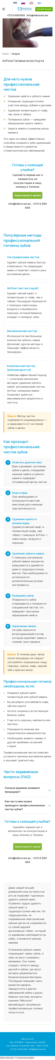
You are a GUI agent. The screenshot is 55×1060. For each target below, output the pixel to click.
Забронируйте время (27, 195)
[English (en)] (31, 2)
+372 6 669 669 (16, 15)
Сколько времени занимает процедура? (22, 789)
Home (5, 53)
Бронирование (44, 9)
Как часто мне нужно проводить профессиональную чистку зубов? (25, 805)
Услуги (16, 53)
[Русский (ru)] (23, 2)
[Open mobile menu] (3, 9)
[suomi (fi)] (39, 2)
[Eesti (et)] (15, 2)
